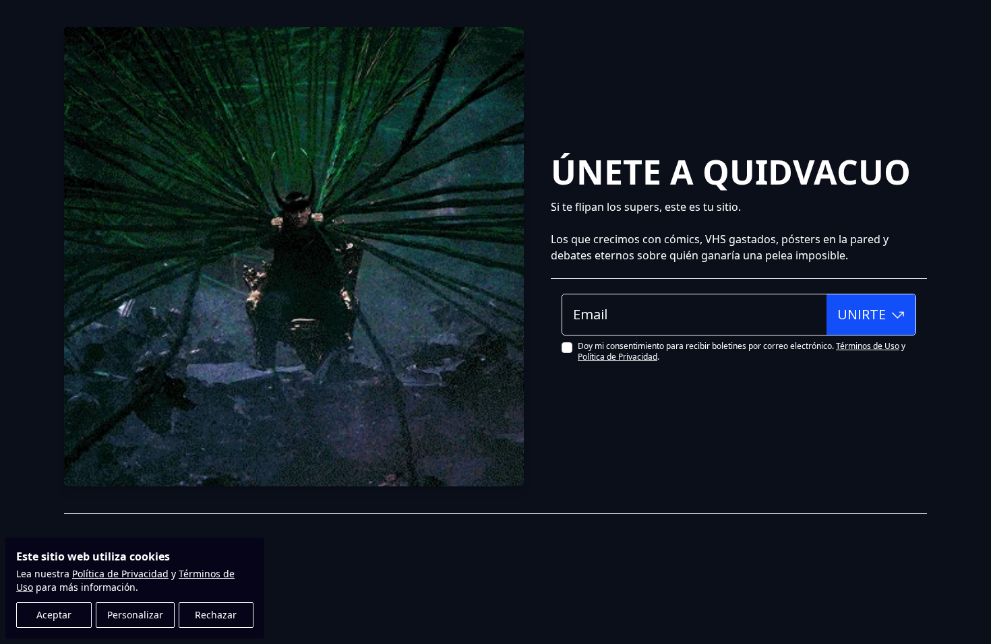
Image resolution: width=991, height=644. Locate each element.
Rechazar (216, 614)
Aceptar (53, 614)
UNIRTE (861, 314)
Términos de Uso (867, 346)
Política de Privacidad (120, 573)
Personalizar (135, 614)
